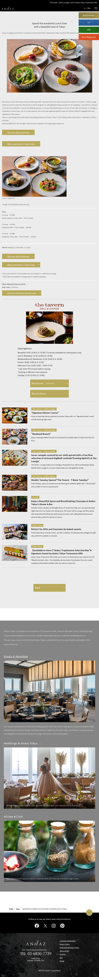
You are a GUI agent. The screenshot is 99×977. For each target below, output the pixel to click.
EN (89, 8)
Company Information (68, 941)
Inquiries (63, 954)
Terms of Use (64, 951)
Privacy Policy (65, 944)
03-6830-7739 (39, 953)
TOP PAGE (43, 383)
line (89, 30)
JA (85, 8)
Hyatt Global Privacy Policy (69, 948)
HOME (11, 909)
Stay (61, 958)
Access (62, 961)
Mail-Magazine (89, 37)
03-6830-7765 (39, 960)
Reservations (88, 15)
